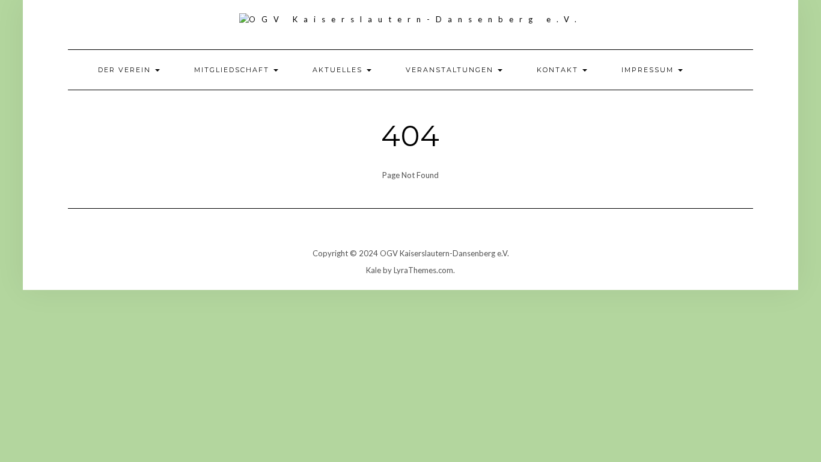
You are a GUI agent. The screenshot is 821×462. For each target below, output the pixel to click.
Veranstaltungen (451, 70)
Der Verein (126, 70)
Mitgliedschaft (233, 70)
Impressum (649, 70)
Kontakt (559, 70)
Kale (373, 270)
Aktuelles (339, 70)
